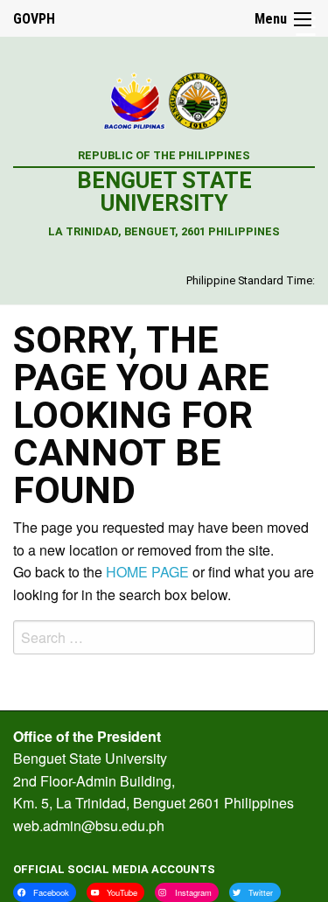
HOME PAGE (147, 572)
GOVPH (34, 18)
